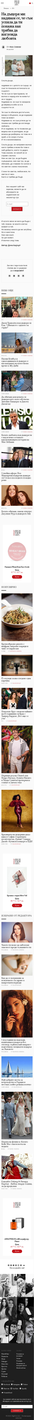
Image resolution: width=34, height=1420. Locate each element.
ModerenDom (21, 1368)
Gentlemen (5, 393)
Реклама (19, 1361)
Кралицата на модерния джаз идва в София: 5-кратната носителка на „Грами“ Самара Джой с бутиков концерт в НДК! (16, 838)
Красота (4, 355)
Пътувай (4, 1374)
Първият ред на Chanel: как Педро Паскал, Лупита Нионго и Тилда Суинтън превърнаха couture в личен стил (16, 779)
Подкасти (4, 1356)
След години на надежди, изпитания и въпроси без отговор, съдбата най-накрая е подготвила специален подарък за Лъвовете (16, 1045)
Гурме (3, 651)
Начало (6, 8)
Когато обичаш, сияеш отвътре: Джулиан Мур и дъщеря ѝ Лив (16, 512)
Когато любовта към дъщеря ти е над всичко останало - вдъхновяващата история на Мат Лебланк (16, 438)
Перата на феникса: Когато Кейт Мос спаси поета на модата (14, 1144)
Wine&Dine (5, 1354)
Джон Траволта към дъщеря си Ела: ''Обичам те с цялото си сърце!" (16, 325)
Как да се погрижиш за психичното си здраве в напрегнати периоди (12, 980)
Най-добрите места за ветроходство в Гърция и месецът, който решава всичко (16, 1082)
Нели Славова (15, 47)
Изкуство (4, 683)
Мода (3, 470)
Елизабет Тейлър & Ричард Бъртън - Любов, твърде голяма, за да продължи (16, 1184)
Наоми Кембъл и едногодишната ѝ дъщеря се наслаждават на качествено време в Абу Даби (15, 362)
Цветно (4, 1369)
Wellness (4, 950)
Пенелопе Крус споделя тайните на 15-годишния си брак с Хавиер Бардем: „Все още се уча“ (16, 715)
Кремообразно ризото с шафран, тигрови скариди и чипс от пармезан (14, 646)
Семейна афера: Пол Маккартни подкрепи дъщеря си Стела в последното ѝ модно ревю (16, 477)
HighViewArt (17, 683)
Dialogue (4, 1361)
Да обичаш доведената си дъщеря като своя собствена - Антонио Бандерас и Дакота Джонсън (15, 400)
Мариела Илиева (16, 651)
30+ (13, 8)
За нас (18, 1358)
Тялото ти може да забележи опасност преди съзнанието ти (16, 946)
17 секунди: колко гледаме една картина (16, 679)
